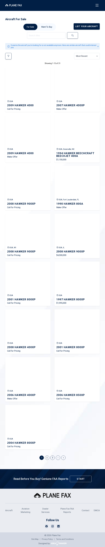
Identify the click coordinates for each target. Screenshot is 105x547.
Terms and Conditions (65, 539)
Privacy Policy (47, 539)
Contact (85, 510)
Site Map (35, 539)
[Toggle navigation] (97, 5)
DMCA (97, 510)
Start (81, 479)
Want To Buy (46, 27)
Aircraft (9, 510)
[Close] (98, 46)
